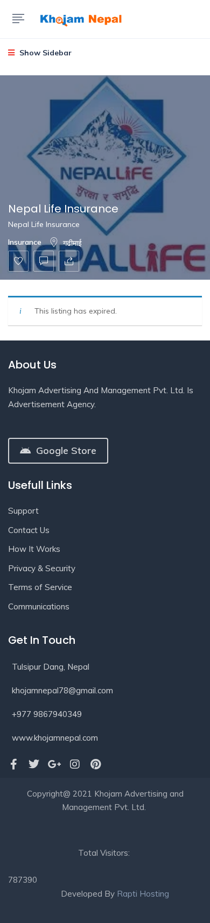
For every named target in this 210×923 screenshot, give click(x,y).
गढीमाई (72, 243)
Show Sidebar (44, 53)
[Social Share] (69, 261)
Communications (38, 606)
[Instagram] (74, 764)
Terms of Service (40, 587)
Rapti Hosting (143, 894)
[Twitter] (34, 764)
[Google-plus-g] (54, 764)
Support (23, 511)
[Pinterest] (95, 764)
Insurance (24, 242)
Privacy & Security (41, 568)
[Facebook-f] (13, 764)
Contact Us (29, 530)
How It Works (34, 549)
